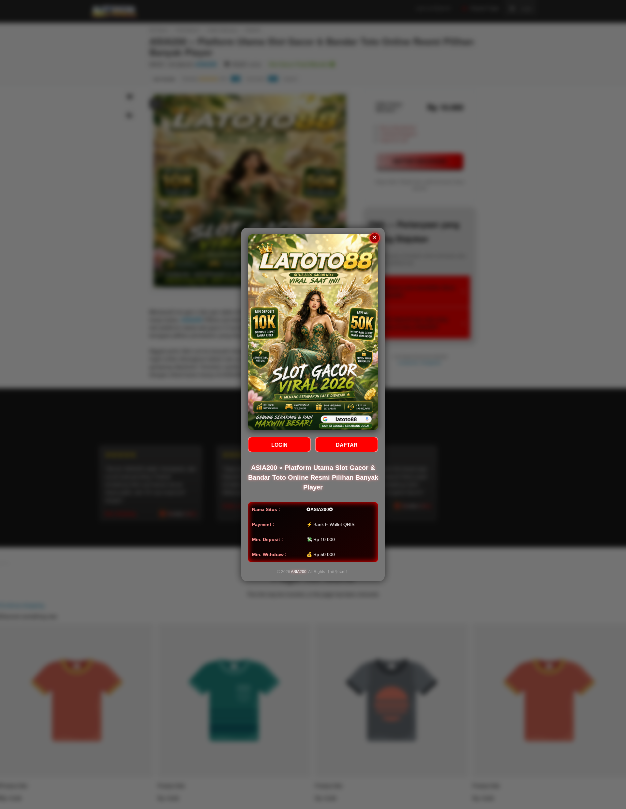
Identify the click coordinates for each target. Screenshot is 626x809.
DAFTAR (347, 445)
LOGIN (279, 445)
